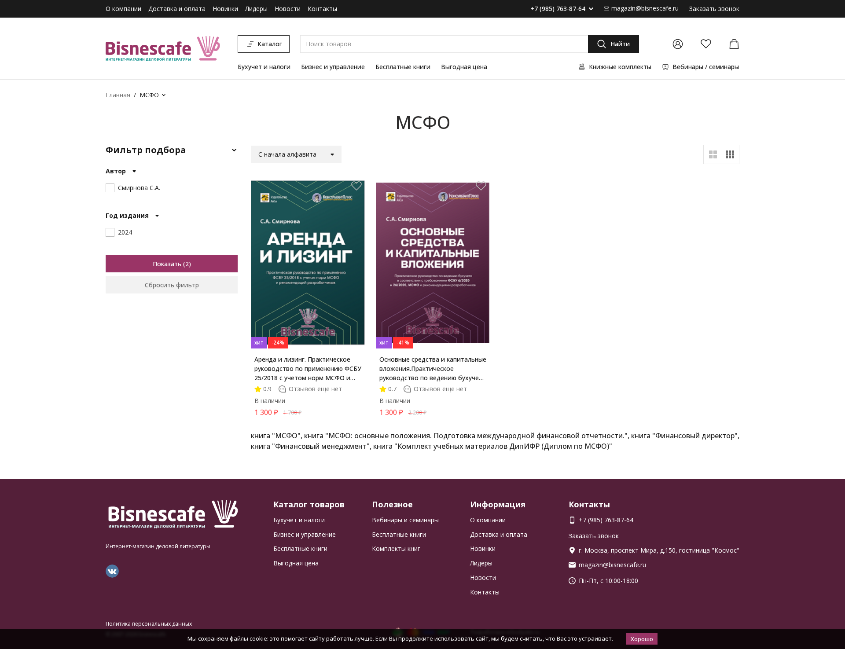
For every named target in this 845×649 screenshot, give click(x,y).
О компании (123, 8)
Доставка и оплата (177, 8)
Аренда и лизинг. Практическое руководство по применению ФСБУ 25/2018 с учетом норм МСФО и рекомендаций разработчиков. (307, 368)
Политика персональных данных (149, 623)
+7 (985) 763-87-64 (557, 9)
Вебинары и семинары (405, 520)
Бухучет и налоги (264, 66)
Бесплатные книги (402, 66)
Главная (118, 95)
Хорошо (642, 639)
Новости (288, 8)
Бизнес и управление (333, 66)
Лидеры (256, 8)
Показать (167, 264)
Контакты (322, 8)
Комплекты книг (396, 548)
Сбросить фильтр (172, 285)
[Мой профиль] (677, 44)
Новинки (225, 8)
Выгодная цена (464, 66)
